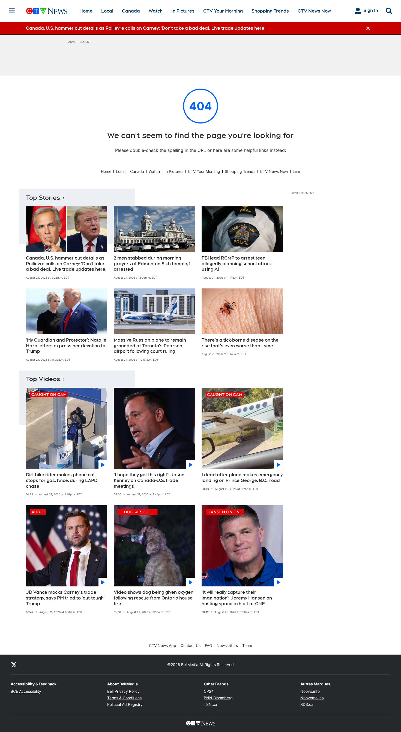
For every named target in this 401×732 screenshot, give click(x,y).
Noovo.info (310, 691)
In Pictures (182, 11)
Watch (156, 11)
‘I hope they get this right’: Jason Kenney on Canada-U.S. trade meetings (149, 480)
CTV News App (162, 645)
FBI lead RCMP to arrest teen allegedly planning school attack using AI (237, 263)
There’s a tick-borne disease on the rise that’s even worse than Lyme (240, 343)
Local (107, 11)
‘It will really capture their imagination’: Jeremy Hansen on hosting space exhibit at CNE (237, 598)
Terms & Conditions (124, 697)
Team (247, 645)
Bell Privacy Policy (123, 691)
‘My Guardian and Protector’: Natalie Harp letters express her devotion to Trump (66, 346)
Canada (131, 11)
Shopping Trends (270, 11)
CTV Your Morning (223, 11)
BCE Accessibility (26, 691)
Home (85, 11)
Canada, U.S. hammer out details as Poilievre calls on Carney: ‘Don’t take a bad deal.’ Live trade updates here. (66, 263)
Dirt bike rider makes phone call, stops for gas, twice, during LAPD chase (61, 480)
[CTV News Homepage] (46, 11)
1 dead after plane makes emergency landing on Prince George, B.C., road (242, 477)
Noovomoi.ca (312, 697)
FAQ (208, 645)
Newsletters (227, 645)
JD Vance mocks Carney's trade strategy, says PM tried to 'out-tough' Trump (65, 598)
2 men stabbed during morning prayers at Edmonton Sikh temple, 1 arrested (152, 263)
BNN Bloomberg (218, 697)
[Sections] (12, 10)
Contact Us (190, 645)
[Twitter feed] (14, 664)
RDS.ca (306, 704)
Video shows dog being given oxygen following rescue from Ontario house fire (153, 598)
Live (296, 171)
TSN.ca (210, 704)
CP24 (209, 691)
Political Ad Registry (125, 704)
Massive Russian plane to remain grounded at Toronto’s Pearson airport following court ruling (150, 346)
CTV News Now (314, 11)
